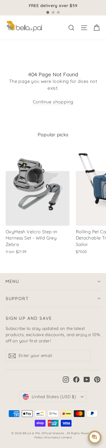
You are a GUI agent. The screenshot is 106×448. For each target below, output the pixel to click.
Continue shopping (53, 102)
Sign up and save (29, 318)
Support (17, 298)
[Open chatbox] (94, 437)
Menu (12, 281)
